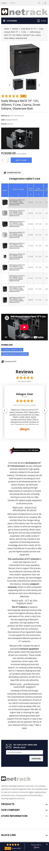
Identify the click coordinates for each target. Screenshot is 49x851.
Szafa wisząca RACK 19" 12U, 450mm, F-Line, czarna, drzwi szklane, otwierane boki (17, 202)
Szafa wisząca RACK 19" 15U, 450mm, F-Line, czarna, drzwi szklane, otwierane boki (17, 246)
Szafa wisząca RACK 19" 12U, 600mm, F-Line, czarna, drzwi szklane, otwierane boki (17, 224)
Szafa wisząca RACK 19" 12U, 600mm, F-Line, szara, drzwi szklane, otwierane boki (17, 235)
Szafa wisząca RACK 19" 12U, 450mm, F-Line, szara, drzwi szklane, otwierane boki (17, 213)
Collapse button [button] (47, 844)
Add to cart (21, 160)
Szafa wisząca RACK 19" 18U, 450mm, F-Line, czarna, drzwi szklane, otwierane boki (17, 289)
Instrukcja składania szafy (12, 350)
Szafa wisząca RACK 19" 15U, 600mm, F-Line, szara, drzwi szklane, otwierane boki (17, 278)
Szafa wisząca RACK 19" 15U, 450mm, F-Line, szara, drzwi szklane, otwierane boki (17, 256)
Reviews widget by (36, 845)
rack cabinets (18, 658)
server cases (27, 661)
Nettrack (23, 475)
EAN (3, 120)
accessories (16, 661)
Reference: (5, 115)
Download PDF (12, 172)
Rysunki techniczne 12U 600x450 (14, 354)
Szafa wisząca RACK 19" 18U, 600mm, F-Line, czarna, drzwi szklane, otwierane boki (17, 300)
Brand (3, 124)
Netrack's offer (16, 645)
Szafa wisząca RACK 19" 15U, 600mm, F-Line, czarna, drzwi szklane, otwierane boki (17, 267)
